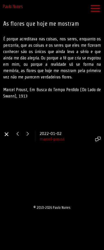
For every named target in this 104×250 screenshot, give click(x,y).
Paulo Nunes (13, 6)
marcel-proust (52, 138)
